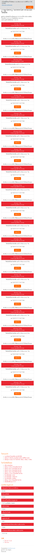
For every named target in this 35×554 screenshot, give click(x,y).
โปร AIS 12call (8, 540)
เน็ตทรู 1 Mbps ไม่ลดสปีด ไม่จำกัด (12, 471)
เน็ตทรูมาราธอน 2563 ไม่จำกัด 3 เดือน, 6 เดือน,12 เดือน (18, 459)
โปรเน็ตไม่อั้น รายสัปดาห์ (10, 476)
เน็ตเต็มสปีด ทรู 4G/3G (10, 481)
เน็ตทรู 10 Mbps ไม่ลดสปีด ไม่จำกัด (13, 467)
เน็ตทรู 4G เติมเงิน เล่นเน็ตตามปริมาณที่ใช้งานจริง (17, 458)
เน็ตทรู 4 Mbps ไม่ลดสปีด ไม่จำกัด (12, 470)
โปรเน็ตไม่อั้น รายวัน (9, 475)
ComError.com (11, 548)
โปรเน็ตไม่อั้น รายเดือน (10, 478)
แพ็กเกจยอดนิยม (8, 465)
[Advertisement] (17, 419)
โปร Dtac (6, 542)
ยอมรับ (29, 7)
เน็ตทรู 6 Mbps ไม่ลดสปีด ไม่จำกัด (12, 468)
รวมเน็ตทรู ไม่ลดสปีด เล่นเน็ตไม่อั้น (13, 456)
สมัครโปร (17, 35)
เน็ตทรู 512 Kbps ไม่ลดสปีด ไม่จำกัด (13, 473)
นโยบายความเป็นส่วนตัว (7, 5)
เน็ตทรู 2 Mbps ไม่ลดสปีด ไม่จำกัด (12, 480)
